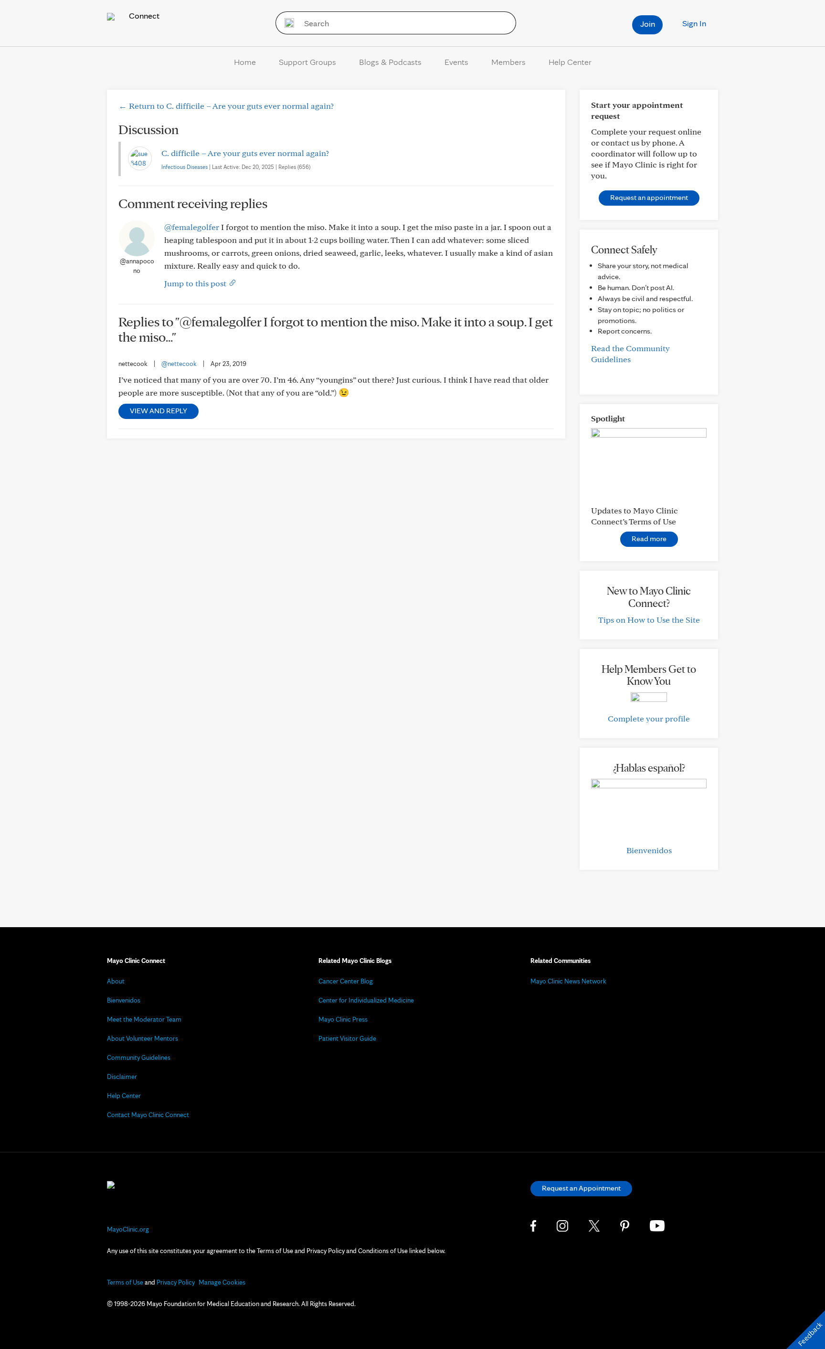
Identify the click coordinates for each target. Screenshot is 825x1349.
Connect (143, 15)
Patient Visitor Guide (347, 1038)
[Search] (286, 22)
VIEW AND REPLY (158, 410)
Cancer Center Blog (345, 981)
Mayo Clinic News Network (568, 981)
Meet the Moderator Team (144, 1019)
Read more (649, 538)
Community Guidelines (138, 1057)
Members (508, 62)
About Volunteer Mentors (142, 1038)
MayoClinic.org (128, 1229)
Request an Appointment (581, 1187)
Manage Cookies (222, 1282)
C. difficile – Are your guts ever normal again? (245, 153)
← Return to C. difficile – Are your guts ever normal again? (226, 106)
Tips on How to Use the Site (649, 620)
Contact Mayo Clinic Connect (148, 1115)
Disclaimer (122, 1076)
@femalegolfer (191, 227)
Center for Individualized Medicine (366, 1000)
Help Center (570, 62)
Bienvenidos (649, 850)
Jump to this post (196, 283)
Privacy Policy (176, 1282)
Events (456, 62)
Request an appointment (649, 197)
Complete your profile (649, 718)
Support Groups (307, 62)
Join (647, 24)
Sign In (694, 23)
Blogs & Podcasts (390, 62)
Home (245, 62)
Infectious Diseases (184, 166)
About (116, 981)
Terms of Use (125, 1282)
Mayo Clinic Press (343, 1019)
